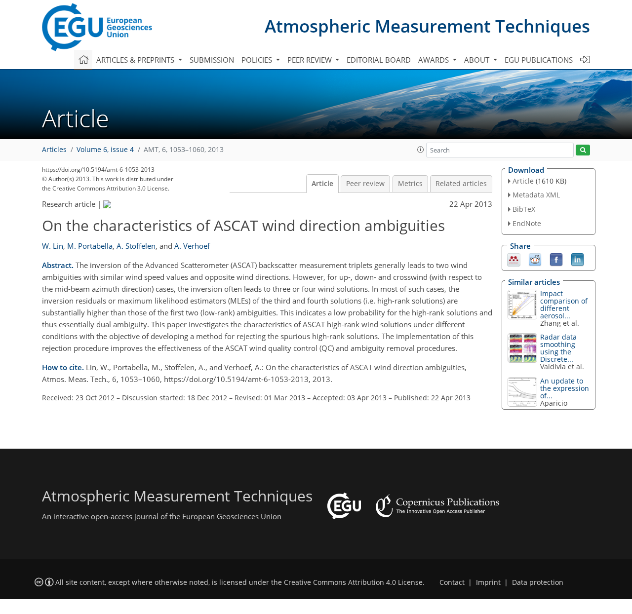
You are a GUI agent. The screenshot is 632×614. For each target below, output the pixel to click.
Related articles (461, 183)
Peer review (365, 183)
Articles (54, 149)
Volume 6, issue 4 (105, 149)
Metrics (410, 183)
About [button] (477, 60)
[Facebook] (556, 259)
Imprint (488, 582)
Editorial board (379, 60)
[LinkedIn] (577, 259)
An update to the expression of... (564, 388)
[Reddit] (535, 259)
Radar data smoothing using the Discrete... (558, 348)
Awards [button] (434, 60)
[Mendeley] (513, 259)
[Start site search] (583, 150)
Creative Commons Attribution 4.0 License (353, 582)
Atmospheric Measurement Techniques (427, 26)
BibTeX (524, 209)
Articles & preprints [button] (136, 60)
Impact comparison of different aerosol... (564, 304)
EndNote (527, 223)
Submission (212, 60)
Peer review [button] (310, 60)
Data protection (537, 582)
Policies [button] (257, 60)
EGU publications (539, 60)
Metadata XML (536, 194)
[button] (420, 149)
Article (322, 183)
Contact (452, 582)
